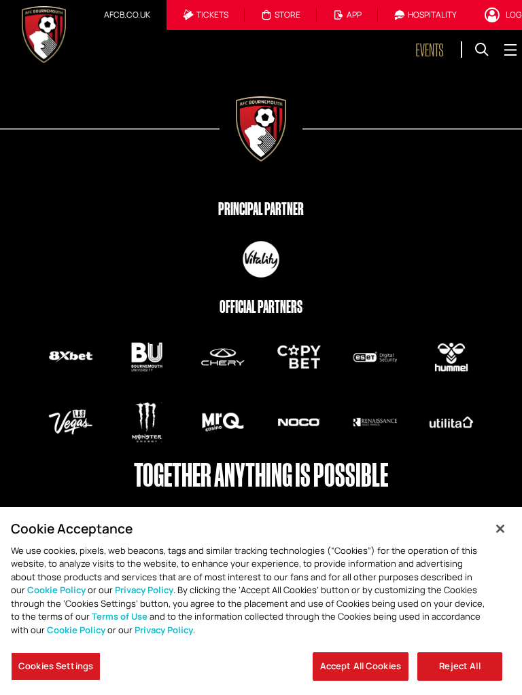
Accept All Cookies (360, 666)
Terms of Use (119, 616)
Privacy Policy (144, 590)
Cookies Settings (55, 666)
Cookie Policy (56, 590)
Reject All (459, 666)
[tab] (127, 15)
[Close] (500, 529)
